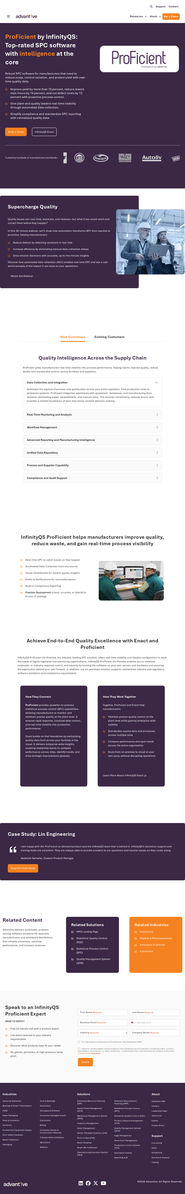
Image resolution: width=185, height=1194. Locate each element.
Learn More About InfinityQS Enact (123, 775)
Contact (173, 6)
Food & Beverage (47, 1101)
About (153, 16)
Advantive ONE (158, 1101)
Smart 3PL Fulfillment (87, 1147)
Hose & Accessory (11, 1120)
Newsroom (157, 1116)
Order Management (86, 1128)
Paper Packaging (10, 1115)
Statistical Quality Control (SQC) (129, 1116)
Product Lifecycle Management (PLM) (128, 1122)
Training (155, 1162)
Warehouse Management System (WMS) (92, 1117)
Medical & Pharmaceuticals (156, 938)
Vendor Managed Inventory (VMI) (92, 1133)
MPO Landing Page (87, 931)
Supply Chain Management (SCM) (89, 1109)
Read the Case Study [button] (23, 868)
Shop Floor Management (125, 1140)
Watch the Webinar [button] (22, 276)
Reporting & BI (121, 1157)
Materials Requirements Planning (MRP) (125, 1102)
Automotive (146, 951)
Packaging (7, 1144)
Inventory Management (88, 1123)
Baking (43, 1125)
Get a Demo (171, 16)
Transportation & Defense (52, 1137)
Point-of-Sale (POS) (86, 1138)
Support (161, 6)
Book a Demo (16, 131)
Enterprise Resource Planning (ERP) (91, 1102)
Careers (155, 1106)
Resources (136, 16)
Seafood (44, 1147)
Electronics (146, 931)
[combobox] (133, 1023)
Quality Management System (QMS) (127, 1129)
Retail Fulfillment (11, 1140)
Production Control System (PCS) (127, 1146)
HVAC (5, 1110)
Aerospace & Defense (152, 944)
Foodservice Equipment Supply (17, 1130)
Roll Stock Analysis (161, 1157)
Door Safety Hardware (13, 1135)
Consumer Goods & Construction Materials (51, 1131)
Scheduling (157, 1152)
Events (155, 1120)
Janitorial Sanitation (12, 1101)
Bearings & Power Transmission (17, 1106)
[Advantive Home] (26, 16)
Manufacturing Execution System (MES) (92, 1153)
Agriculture (45, 1142)
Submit (85, 1062)
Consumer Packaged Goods (53, 1115)
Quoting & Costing (123, 1153)
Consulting (157, 1143)
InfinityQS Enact (44, 131)
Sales (154, 1148)
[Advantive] (16, 1184)
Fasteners (7, 1125)
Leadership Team (159, 1111)
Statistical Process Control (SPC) (127, 1109)
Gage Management (123, 1135)
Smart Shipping (84, 1142)
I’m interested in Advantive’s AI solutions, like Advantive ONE (111, 1042)
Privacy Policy (84, 1053)
